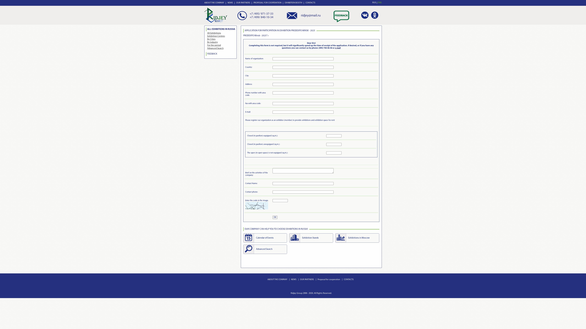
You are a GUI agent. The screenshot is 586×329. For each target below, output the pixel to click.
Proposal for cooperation (329, 279)
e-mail (338, 48)
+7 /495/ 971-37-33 (261, 13)
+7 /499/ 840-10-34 (261, 17)
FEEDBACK (212, 54)
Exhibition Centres (216, 36)
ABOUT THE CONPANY (214, 3)
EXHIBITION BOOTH (293, 3)
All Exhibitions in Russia (221, 29)
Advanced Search (215, 48)
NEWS (230, 3)
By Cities (211, 39)
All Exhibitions (214, 33)
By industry (212, 42)
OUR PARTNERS (243, 3)
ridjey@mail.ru (311, 15)
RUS (374, 3)
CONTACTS (310, 3)
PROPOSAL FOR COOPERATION (267, 3)
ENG (380, 3)
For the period (214, 45)
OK (275, 217)
